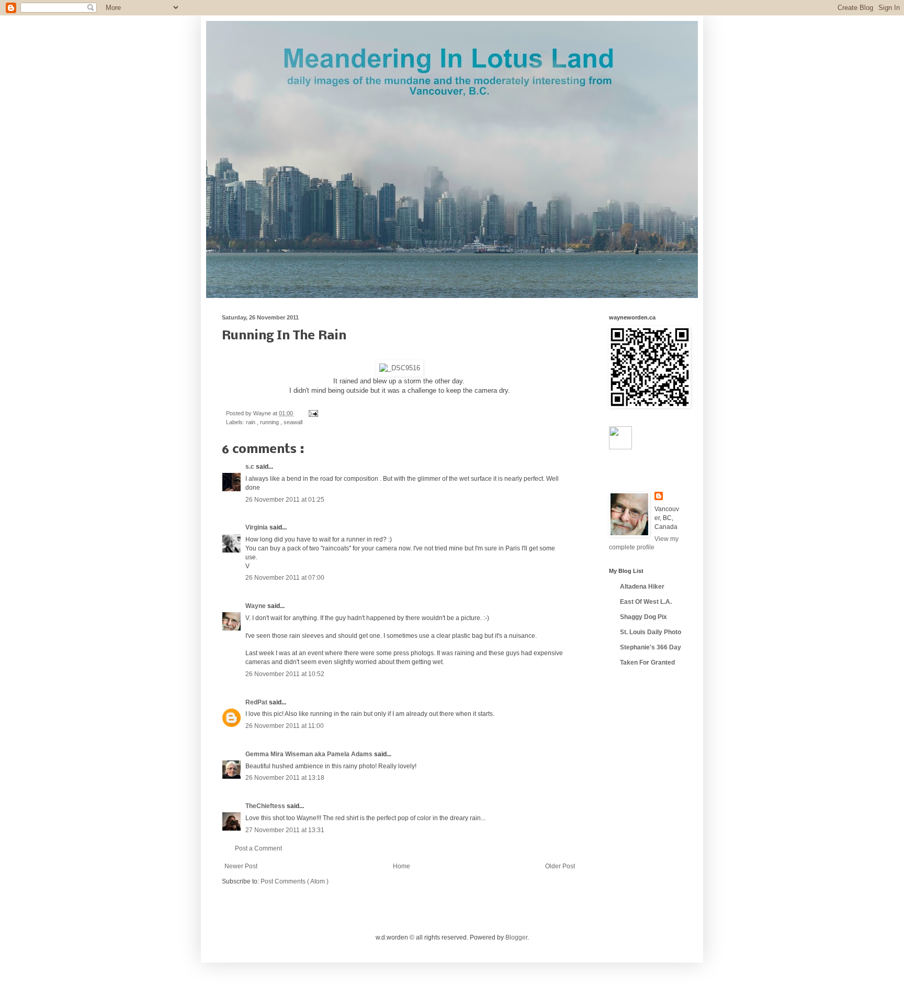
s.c (250, 466)
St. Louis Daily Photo (650, 632)
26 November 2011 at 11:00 (284, 726)
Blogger (516, 937)
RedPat (257, 702)
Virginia (257, 527)
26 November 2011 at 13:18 (284, 777)
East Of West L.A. (646, 601)
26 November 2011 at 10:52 (284, 674)
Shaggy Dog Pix (643, 617)
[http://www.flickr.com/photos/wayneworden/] (620, 447)
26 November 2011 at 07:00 (284, 577)
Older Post (560, 866)
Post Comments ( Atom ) (295, 881)
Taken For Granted (647, 662)
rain (251, 422)
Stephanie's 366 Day (650, 647)
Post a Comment (258, 848)
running (270, 422)
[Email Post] (312, 413)
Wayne (256, 606)
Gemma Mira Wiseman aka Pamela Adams (309, 754)
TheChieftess (266, 806)
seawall (293, 422)
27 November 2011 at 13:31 (284, 830)
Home (401, 866)
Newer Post (240, 866)
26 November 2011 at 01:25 (284, 499)
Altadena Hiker (642, 586)
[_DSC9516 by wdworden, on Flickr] (399, 368)
